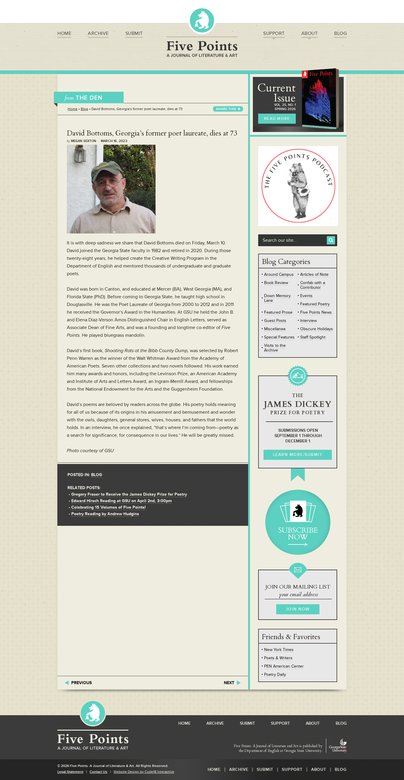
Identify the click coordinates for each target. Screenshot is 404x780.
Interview (308, 320)
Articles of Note (314, 274)
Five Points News (316, 312)
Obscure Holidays (316, 328)
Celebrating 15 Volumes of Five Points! (108, 507)
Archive (98, 33)
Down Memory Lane (277, 298)
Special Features (279, 337)
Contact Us (98, 772)
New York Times (279, 649)
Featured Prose (278, 312)
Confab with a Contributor (312, 285)
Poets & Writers (278, 657)
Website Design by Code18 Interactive (144, 772)
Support (274, 33)
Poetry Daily (275, 674)
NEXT (229, 682)
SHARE (226, 109)
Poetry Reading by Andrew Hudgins (105, 513)
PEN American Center (284, 666)
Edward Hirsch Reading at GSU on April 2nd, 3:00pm (121, 500)
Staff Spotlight (312, 337)
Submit (134, 33)
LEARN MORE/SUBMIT (298, 454)
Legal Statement (70, 772)
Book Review (276, 282)
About (309, 33)
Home (64, 33)
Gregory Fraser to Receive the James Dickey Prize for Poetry (129, 494)
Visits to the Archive (275, 348)
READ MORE (277, 118)
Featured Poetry (315, 304)
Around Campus (279, 274)
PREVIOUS (81, 682)
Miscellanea (274, 328)
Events (306, 295)
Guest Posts (275, 320)
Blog (340, 33)
